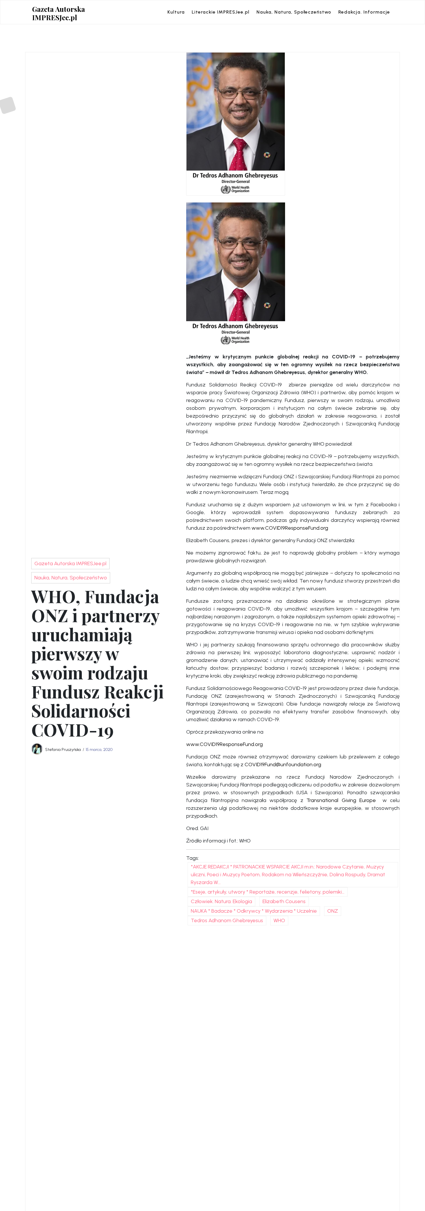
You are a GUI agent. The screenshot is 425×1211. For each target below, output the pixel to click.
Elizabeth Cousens (284, 901)
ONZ (332, 911)
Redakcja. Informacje (364, 12)
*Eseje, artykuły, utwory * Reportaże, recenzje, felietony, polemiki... (267, 892)
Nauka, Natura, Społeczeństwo (293, 12)
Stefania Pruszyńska (63, 749)
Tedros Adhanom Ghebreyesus (227, 920)
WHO (279, 920)
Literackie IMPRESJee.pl (221, 12)
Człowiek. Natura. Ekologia (221, 901)
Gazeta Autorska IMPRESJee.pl (58, 13)
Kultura (176, 12)
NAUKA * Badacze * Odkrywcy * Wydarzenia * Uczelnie (254, 911)
